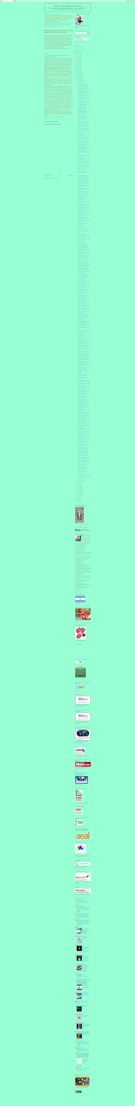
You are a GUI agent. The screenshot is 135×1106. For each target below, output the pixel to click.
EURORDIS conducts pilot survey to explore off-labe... (83, 104)
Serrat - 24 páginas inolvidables (85, 1016)
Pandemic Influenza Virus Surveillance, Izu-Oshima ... (83, 448)
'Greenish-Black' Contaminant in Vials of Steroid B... (83, 290)
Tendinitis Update (80, 427)
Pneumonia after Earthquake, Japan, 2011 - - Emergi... (82, 182)
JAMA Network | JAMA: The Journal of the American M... (83, 355)
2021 (78, 61)
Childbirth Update (80, 225)
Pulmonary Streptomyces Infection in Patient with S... (84, 186)
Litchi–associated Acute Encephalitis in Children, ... (83, 467)
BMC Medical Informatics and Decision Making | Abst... (83, 256)
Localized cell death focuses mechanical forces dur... (82, 217)
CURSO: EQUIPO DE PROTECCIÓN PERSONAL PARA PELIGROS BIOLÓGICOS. (85, 931)
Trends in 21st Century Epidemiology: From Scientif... (83, 362)
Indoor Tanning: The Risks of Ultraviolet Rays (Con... (83, 88)
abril (79, 489)
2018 (78, 67)
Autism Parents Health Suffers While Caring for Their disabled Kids (86, 1026)
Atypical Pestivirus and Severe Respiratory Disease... (83, 168)
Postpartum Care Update (82, 223)
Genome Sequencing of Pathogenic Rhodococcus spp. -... (83, 172)
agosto (79, 482)
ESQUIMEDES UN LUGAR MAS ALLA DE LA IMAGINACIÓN (83, 1032)
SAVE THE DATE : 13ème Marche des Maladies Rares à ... (83, 95)
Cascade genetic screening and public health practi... (83, 406)
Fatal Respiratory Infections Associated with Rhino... (82, 451)
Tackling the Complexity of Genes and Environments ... (84, 135)
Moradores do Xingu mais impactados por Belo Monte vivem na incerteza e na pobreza (83, 1044)
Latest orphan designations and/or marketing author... (83, 98)
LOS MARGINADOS (81, 906)
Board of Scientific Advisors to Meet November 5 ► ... (83, 125)
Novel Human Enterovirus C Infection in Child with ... (82, 176)
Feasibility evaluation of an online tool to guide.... (84, 336)
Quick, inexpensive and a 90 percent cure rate (82, 293)
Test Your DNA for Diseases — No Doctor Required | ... (83, 393)
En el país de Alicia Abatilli (82, 1001)
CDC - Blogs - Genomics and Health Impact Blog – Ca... (83, 390)
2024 (78, 56)
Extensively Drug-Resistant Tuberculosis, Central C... (82, 192)
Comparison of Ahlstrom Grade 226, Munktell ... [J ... (83, 278)
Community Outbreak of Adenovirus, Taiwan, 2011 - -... (83, 471)
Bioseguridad (79, 927)
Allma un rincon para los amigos (83, 1068)
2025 (78, 54)
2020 (78, 63)
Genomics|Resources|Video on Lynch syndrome (83, 349)
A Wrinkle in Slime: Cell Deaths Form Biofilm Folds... (83, 214)
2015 (78, 72)
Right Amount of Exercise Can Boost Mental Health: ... (83, 299)
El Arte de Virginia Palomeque (83, 1005)
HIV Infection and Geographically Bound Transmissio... (83, 461)
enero (79, 494)
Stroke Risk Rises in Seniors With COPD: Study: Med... (83, 325)
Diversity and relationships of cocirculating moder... (83, 281)
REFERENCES (54, 57)
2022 (78, 59)
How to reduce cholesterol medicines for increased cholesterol (85, 1060)
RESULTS (56, 55)
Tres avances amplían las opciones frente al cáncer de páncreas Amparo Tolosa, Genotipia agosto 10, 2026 (83, 916)
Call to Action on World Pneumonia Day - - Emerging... (83, 162)
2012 (78, 78)
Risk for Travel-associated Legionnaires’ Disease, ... (82, 464)
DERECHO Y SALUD (81, 936)
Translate (84, 41)
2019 (78, 65)
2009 (78, 500)
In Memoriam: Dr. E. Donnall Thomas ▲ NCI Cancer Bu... (83, 128)
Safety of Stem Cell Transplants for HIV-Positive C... (84, 132)
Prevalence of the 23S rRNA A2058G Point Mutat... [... (82, 275)
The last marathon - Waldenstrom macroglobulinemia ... (83, 101)
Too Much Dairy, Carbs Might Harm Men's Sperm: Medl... (83, 315)
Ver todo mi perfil (79, 590)
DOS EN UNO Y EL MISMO (82, 976)
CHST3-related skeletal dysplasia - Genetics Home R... (84, 422)
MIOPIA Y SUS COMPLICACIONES (86, 994)
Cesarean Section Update (82, 229)
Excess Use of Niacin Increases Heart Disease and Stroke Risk (85, 987)
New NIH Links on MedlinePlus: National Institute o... (83, 195)
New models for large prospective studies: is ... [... (83, 371)
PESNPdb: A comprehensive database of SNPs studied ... (83, 269)
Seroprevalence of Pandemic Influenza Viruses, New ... (82, 189)
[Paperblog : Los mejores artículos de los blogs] (78, 662)
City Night (84, 1006)
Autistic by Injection (81, 1023)
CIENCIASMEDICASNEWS (67, 6)
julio (79, 483)
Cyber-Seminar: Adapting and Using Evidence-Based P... (83, 122)
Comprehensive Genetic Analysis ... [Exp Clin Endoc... (83, 272)
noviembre (80, 81)
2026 (78, 52)
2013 (78, 76)
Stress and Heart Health (81, 234)
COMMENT (61, 55)
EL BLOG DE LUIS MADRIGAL (81, 975)
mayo (79, 487)
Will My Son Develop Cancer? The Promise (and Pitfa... (83, 397)
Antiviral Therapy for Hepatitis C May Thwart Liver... (83, 419)
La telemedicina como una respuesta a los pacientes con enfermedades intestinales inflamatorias (86, 968)
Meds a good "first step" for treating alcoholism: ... (82, 312)
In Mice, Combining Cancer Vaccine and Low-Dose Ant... (83, 144)
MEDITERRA (79, 1066)
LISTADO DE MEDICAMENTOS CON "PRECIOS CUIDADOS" (83, 1050)
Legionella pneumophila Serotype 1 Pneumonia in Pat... (83, 439)
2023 (78, 58)
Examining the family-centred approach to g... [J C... (83, 253)
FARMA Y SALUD (80, 1048)
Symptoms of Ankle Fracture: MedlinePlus (83, 318)
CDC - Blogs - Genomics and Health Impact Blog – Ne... (83, 403)
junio (79, 485)
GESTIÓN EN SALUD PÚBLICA (83, 920)
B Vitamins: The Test (81, 242)
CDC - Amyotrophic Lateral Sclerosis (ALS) (82, 378)
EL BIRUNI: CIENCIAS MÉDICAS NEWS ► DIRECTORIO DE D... (82, 112)
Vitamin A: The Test (81, 244)
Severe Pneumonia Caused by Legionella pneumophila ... (83, 179)
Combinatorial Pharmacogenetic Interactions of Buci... (83, 265)
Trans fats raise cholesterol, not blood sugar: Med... (83, 302)
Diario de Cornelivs (81, 955)
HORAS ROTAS (80, 945)
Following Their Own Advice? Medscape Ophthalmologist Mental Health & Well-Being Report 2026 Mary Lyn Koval (82, 923)
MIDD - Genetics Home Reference (83, 425)
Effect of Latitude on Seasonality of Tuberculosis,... (83, 445)
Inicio (59, 175)
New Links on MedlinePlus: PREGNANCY (82, 198)
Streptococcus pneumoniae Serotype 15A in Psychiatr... (83, 455)
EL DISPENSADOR (81, 900)
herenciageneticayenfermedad (83, 914)
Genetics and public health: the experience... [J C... (83, 249)
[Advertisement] (54, 164)
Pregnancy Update (80, 227)
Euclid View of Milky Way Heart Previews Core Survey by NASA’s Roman (82, 902)
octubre (79, 83)
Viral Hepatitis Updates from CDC (83, 284)
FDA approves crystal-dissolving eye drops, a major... (83, 416)
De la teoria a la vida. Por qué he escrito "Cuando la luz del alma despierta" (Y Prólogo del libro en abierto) (85, 958)
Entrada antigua (70, 175)
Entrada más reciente (48, 175)
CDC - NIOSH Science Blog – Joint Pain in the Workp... (83, 85)
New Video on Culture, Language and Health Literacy (83, 108)
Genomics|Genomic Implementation (81, 409)
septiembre (80, 480)
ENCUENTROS (80, 1014)
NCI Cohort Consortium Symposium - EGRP (82, 368)
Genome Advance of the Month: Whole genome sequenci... (83, 413)
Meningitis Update (81, 115)
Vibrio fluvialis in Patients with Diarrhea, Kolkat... (83, 435)
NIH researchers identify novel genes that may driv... (83, 117)
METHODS (52, 55)
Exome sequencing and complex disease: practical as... (83, 387)
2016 (78, 70)
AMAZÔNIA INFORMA (81, 1041)
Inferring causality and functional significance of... (83, 384)
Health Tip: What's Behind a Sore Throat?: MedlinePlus (83, 321)
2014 (78, 74)
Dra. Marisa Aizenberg (81, 964)
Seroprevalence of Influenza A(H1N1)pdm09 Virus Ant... (83, 165)
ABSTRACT (46, 55)
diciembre (80, 79)
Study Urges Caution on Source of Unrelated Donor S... (83, 159)
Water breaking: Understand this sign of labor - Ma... (83, 236)
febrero (79, 493)
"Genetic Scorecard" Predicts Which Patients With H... (82, 262)
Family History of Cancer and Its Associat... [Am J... (83, 339)
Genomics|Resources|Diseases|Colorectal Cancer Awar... (83, 352)
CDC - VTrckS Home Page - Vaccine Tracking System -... (83, 205)
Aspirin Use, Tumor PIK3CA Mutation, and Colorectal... (83, 346)
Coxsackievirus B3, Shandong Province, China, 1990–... (83, 432)
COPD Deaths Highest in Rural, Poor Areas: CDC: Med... (83, 305)
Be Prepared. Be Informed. (82, 330)
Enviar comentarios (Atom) (55, 177)
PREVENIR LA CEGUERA (82, 992)
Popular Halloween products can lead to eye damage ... (83, 429)
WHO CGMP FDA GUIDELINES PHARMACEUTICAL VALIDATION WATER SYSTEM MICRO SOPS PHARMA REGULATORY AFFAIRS (83, 982)
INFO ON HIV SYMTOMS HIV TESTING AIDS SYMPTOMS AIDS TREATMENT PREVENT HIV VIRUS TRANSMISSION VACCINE (83, 1055)
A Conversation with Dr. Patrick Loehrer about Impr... (83, 138)
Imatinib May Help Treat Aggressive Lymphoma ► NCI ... (83, 152)
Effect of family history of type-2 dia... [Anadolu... (83, 333)
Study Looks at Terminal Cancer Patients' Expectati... (83, 155)
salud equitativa (87, 535)
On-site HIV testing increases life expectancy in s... (83, 201)
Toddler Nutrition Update (82, 120)
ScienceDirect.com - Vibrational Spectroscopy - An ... (83, 221)
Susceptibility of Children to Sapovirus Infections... (82, 442)
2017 (78, 68)
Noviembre (79, 1002)
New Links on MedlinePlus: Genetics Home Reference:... (83, 246)
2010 (78, 499)
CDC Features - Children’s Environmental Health (82, 374)
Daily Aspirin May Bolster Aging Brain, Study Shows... (83, 309)
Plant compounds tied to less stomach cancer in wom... (82, 296)
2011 (78, 497)
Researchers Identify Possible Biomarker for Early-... (83, 148)
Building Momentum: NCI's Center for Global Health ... (83, 141)
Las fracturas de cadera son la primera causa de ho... (83, 208)
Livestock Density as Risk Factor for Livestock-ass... (83, 477)
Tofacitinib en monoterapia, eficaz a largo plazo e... (83, 211)
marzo (79, 491)
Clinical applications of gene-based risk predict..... (83, 342)
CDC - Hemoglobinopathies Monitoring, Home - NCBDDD (83, 381)
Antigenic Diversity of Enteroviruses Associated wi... (83, 474)
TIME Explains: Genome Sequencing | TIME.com (82, 400)
